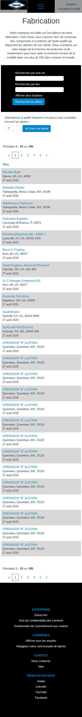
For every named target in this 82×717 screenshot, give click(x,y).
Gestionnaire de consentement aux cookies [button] (41, 626)
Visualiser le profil (69, 8)
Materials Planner (13, 187)
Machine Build (11, 172)
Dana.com (41, 615)
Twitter (41, 681)
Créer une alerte (37, 128)
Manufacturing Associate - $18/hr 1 (24, 234)
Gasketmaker (11, 311)
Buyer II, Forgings (14, 249)
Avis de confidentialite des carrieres (41, 620)
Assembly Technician (16, 296)
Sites (41, 666)
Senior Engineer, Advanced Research (26, 265)
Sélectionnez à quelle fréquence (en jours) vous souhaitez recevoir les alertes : (40, 119)
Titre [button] (6, 164)
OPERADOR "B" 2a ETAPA (20, 342)
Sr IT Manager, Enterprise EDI (21, 280)
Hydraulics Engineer (15, 218)
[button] (41, 6)
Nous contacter (41, 661)
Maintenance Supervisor (18, 203)
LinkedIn (41, 686)
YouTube (41, 692)
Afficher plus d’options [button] (29, 95)
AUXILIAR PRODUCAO (18, 327)
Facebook (41, 697)
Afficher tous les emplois (41, 640)
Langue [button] (71, 4)
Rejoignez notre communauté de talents (41, 646)
